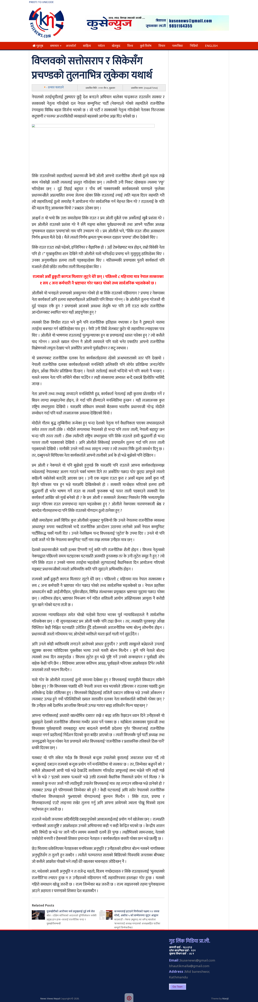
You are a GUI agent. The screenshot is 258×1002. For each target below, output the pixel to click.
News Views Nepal (50, 998)
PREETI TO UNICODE (41, 2)
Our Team (178, 986)
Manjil (225, 998)
